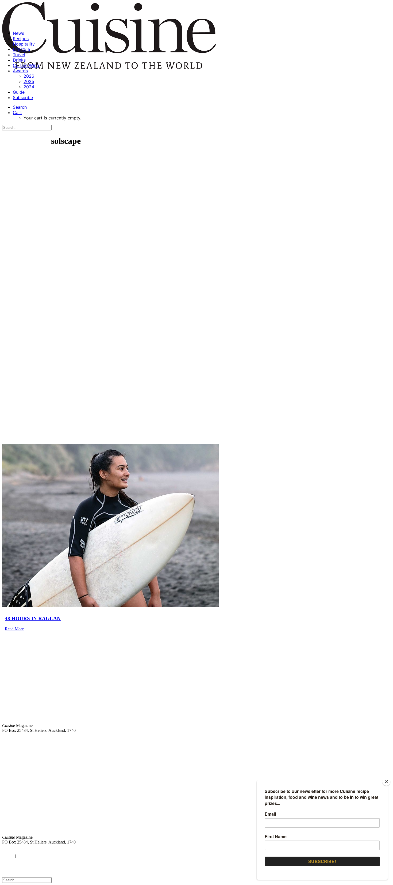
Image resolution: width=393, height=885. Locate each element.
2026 (29, 76)
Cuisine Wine (26, 65)
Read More (14, 629)
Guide (19, 92)
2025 (29, 81)
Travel (19, 54)
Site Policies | (349, 739)
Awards (20, 70)
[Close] (386, 782)
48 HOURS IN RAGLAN (33, 618)
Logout (24, 856)
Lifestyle (21, 49)
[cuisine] (116, 793)
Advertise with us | (302, 739)
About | (369, 739)
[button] (20, 107)
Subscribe (23, 97)
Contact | (328, 739)
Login (7, 856)
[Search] (27, 127)
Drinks (19, 60)
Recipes (21, 38)
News (18, 33)
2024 (29, 86)
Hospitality (24, 44)
